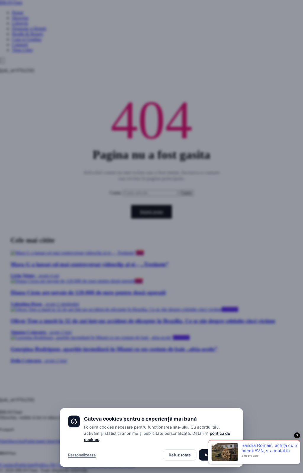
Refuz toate (180, 455)
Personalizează (82, 455)
